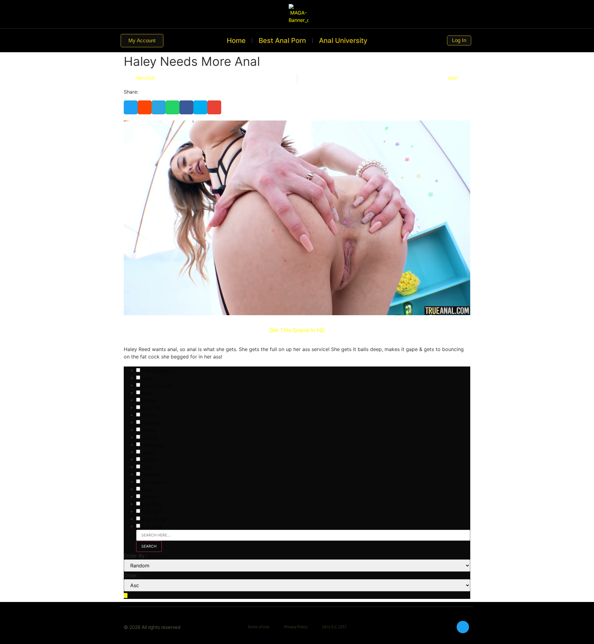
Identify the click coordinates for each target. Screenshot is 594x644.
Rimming (150, 474)
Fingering (151, 422)
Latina (147, 452)
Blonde (148, 400)
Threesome (153, 482)
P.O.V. (146, 467)
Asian (146, 378)
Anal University (343, 40)
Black (146, 393)
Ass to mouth (155, 385)
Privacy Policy (296, 627)
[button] (131, 107)
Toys (145, 489)
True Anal (151, 526)
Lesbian (149, 459)
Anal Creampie (157, 370)
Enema (148, 415)
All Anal (149, 496)
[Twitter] (463, 627)
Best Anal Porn (282, 40)
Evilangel (150, 511)
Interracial (151, 445)
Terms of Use (258, 627)
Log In (459, 40)
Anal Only (151, 504)
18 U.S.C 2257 (334, 627)
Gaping (148, 437)
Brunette (150, 407)
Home (236, 40)
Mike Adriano (155, 519)
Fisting (148, 430)
